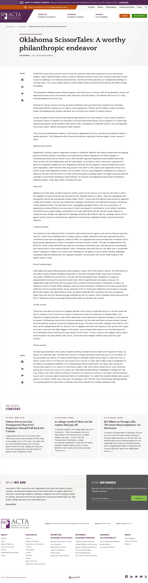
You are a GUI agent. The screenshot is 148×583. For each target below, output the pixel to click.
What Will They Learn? (58, 547)
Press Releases (130, 538)
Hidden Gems (55, 553)
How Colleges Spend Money (110, 541)
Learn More (123, 2)
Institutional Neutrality (82, 553)
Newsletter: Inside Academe (36, 564)
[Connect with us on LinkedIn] (131, 576)
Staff (2, 541)
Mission (3, 538)
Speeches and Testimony (34, 544)
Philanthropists (10, 26)
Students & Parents (126, 7)
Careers (4, 550)
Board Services (105, 544)
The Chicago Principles (83, 550)
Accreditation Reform (107, 547)
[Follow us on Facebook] (126, 576)
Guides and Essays (32, 541)
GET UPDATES (139, 16)
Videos (28, 558)
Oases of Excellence (58, 550)
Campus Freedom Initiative (84, 541)
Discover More (11, 504)
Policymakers (111, 7)
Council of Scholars (7, 547)
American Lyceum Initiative (60, 556)
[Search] (146, 7)
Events (3, 555)
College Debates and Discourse (86, 544)
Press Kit (128, 544)
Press (139, 7)
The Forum (9, 418)
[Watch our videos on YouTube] (141, 576)
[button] (47, 16)
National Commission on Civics (61, 541)
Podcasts (29, 555)
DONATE (124, 16)
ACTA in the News (61, 418)
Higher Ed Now (56, 7)
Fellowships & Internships (9, 553)
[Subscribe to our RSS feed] (146, 576)
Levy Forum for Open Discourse (86, 556)
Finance (71, 418)
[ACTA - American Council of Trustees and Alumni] (13, 16)
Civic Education (56, 544)
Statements (30, 550)
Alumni (100, 7)
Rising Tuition (19, 418)
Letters (28, 553)
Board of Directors (7, 544)
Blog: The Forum (31, 561)
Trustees (91, 7)
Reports (28, 538)
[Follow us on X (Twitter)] (136, 576)
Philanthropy (22, 26)
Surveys (28, 547)
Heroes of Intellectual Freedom (86, 547)
